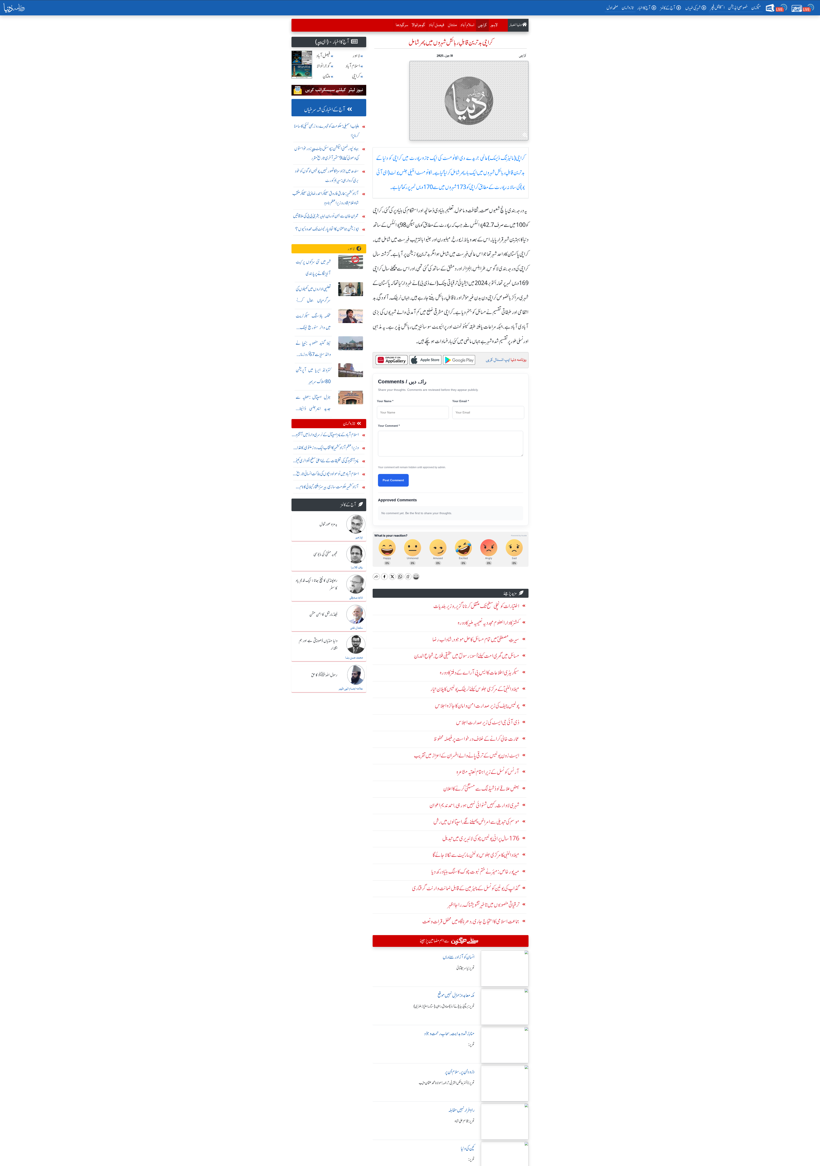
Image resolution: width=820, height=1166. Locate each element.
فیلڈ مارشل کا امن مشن (323, 615)
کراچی (481, 25)
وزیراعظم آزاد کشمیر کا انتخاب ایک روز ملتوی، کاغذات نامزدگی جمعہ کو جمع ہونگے (326, 448)
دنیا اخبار (516, 25)
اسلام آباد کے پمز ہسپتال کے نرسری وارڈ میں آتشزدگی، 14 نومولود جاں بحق (325, 435)
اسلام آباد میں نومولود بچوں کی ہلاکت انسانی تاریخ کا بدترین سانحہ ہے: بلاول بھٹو (327, 474)
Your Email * (460, 401)
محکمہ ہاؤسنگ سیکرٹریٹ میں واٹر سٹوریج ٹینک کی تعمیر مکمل (313, 327)
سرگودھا (402, 25)
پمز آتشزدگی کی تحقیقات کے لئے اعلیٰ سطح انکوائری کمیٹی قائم (326, 461)
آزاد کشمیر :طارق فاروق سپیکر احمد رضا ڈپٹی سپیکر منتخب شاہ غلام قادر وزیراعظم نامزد (325, 198)
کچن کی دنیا (467, 1148)
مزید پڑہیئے (510, 593)
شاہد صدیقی (356, 597)
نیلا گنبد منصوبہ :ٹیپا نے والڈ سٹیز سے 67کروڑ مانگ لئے (313, 354)
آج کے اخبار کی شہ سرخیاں (324, 109)
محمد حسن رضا (354, 657)
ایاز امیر (359, 537)
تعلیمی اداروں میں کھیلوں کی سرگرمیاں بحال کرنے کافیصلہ (313, 300)
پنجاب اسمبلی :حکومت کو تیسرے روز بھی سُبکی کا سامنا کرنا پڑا (326, 130)
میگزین (756, 7)
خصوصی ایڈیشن (738, 7)
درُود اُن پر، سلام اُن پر (459, 1072)
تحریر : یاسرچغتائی (465, 968)
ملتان (452, 25)
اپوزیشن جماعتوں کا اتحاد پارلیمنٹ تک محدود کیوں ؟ (327, 229)
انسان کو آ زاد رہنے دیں (458, 957)
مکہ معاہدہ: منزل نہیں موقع (456, 995)
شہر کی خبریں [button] (693, 7)
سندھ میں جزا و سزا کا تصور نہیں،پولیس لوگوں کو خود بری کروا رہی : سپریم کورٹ (327, 175)
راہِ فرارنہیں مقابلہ (461, 1110)
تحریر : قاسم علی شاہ (464, 1121)
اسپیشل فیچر (717, 7)
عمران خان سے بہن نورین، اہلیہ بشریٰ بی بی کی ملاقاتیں (326, 215)
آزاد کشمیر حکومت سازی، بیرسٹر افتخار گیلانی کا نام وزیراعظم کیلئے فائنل (329, 487)
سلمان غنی (356, 628)
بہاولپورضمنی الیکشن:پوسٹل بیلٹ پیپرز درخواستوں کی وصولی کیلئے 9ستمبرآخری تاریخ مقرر (326, 153)
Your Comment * (389, 425)
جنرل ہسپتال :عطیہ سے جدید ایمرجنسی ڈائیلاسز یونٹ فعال (313, 408)
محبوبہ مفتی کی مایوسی (325, 554)
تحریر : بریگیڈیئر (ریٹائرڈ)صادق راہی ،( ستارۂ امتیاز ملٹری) (444, 1006)
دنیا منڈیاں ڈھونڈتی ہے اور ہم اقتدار (318, 644)
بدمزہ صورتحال (328, 524)
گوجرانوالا (418, 25)
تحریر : (471, 1044)
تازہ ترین (628, 7)
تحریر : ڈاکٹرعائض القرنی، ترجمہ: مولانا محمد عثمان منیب (446, 1082)
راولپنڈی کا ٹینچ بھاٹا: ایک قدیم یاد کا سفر (316, 584)
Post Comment (393, 480)
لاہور (494, 25)
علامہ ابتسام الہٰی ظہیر (351, 688)
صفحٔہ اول (613, 7)
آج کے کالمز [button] (667, 7)
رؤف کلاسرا (357, 567)
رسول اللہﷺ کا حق (324, 675)
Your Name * (385, 401)
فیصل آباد (436, 25)
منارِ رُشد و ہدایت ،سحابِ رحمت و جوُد (449, 1033)
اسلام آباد (467, 25)
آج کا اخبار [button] (644, 7)
